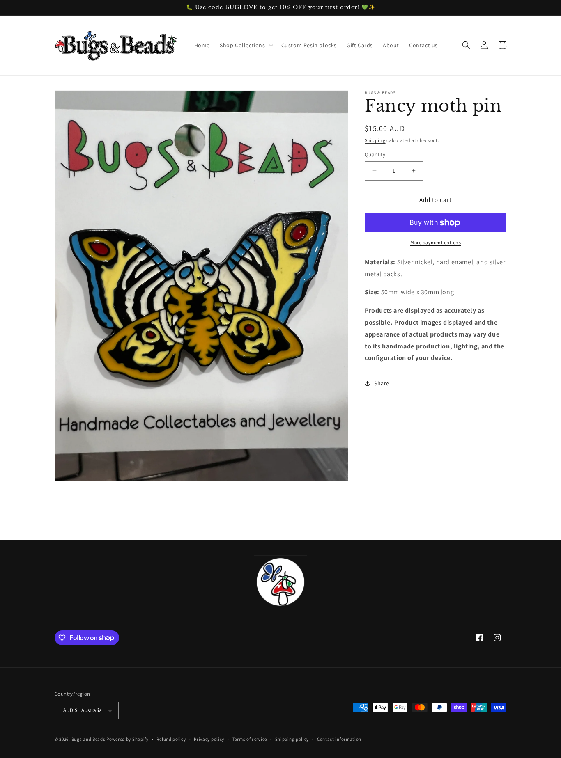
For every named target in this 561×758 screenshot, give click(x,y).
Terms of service (249, 739)
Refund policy (171, 739)
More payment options (435, 242)
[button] (245, 45)
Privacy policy (209, 739)
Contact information (339, 739)
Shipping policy (292, 739)
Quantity (375, 154)
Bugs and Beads (88, 739)
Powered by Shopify (127, 739)
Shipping (375, 140)
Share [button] (381, 383)
